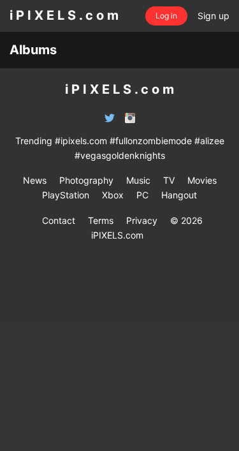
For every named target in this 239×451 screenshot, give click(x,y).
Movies (202, 180)
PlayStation (65, 194)
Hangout (179, 194)
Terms (100, 220)
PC (142, 194)
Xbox (113, 194)
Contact (58, 220)
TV (169, 180)
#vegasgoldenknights (120, 155)
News (35, 180)
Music (138, 180)
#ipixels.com (81, 140)
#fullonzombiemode (151, 140)
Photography (86, 180)
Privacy (141, 220)
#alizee (209, 140)
